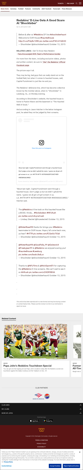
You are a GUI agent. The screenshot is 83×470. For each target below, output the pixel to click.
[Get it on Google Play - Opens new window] (48, 421)
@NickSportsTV (47, 265)
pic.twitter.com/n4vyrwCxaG (31, 216)
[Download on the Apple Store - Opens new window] (34, 421)
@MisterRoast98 (26, 227)
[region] (41, 459)
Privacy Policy (41, 443)
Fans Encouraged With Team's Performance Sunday (39, 54)
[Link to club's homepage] (4, 2)
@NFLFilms (33, 265)
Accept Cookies (55, 466)
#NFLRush (51, 212)
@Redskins (27, 209)
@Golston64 (53, 244)
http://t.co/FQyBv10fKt (29, 41)
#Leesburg (37, 251)
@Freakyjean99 (25, 248)
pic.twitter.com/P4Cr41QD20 (53, 41)
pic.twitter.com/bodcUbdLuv (31, 254)
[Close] (80, 452)
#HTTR (30, 233)
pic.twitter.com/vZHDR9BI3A (42, 272)
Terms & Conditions (41, 440)
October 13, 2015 (57, 44)
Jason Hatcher (34, 181)
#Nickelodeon (40, 212)
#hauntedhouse (47, 37)
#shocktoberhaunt (58, 34)
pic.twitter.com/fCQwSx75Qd (46, 233)
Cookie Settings (7, 466)
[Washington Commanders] (41, 430)
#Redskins (38, 34)
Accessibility (41, 446)
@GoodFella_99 (40, 244)
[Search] (76, 3)
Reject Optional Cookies (71, 466)
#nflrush (25, 272)
